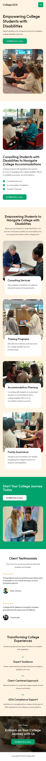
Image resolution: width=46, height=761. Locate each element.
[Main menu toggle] (40, 4)
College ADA (10, 4)
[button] (15, 197)
